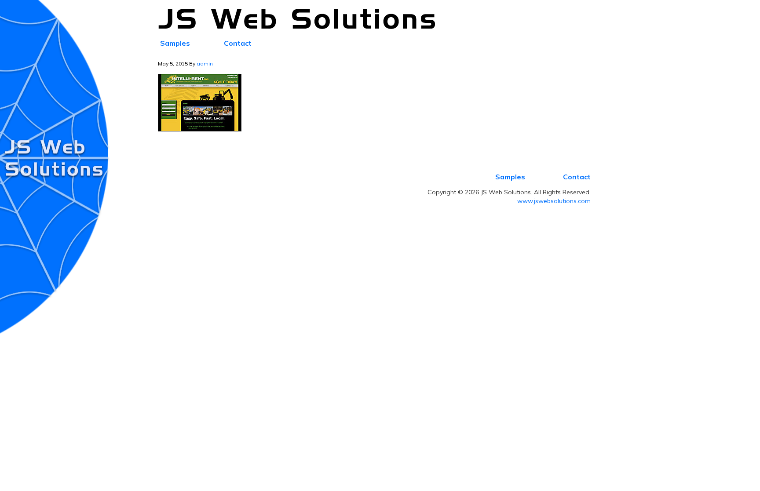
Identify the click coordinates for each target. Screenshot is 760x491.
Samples (510, 176)
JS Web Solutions (301, 19)
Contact (577, 176)
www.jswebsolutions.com (554, 201)
